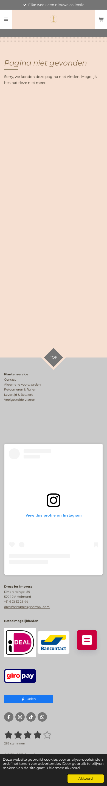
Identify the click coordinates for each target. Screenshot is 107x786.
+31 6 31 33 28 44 (16, 602)
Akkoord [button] (85, 778)
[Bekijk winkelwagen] (101, 19)
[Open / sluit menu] (6, 19)
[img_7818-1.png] (20, 642)
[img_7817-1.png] (53, 642)
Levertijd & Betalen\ (18, 395)
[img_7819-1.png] (20, 676)
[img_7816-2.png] (87, 642)
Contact (10, 379)
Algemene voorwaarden (22, 384)
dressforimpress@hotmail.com (27, 607)
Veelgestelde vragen (19, 400)
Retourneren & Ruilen (20, 389)
